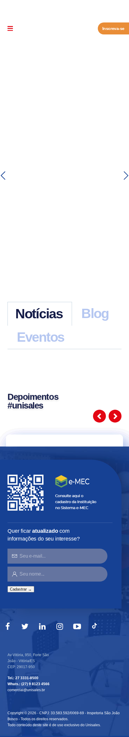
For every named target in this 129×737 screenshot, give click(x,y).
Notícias (39, 313)
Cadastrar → (21, 589)
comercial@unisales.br (26, 690)
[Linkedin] (42, 626)
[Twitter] (25, 626)
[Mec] (53, 492)
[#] (3, 175)
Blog (95, 313)
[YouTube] (77, 626)
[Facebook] (8, 626)
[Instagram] (60, 626)
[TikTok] (94, 626)
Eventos (40, 337)
